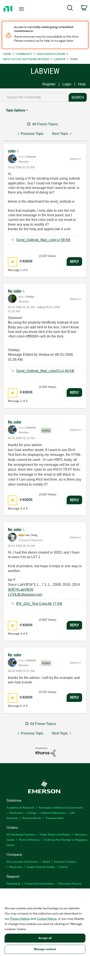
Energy (32, 812)
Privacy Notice (20, 918)
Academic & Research (20, 807)
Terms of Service (29, 839)
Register (48, 84)
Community (24, 54)
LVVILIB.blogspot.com (25, 594)
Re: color (15, 291)
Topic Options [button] (15, 110)
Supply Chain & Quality (41, 867)
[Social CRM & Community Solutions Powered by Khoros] (45, 752)
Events (63, 867)
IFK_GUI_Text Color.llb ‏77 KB (39, 603)
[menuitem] (70, 9)
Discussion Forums (51, 54)
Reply (74, 261)
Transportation (55, 818)
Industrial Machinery (53, 812)
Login (66, 84)
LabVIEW (60, 59)
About (46, 861)
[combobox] (34, 97)
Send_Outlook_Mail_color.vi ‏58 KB (43, 240)
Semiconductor (31, 818)
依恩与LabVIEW (20, 589)
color (12, 151)
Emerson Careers (65, 861)
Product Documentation (39, 883)
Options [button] (74, 158)
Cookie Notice (47, 918)
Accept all (45, 938)
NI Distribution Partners (21, 834)
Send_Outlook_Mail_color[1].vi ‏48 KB (45, 371)
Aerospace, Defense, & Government (61, 807)
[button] (12, 262)
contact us (31, 40)
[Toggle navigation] (22, 9)
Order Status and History (55, 834)
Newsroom (15, 867)
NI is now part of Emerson (22, 861)
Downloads (13, 883)
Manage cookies (45, 949)
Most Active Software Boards (26, 59)
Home (7, 54)
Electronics (16, 812)
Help (82, 84)
